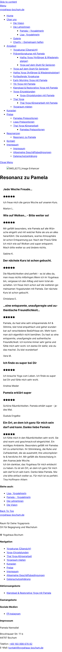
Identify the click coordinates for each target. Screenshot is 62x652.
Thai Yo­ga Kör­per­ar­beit (25, 125)
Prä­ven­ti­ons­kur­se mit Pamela (29, 53)
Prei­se (10, 114)
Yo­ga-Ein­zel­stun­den (24, 91)
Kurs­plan (11, 110)
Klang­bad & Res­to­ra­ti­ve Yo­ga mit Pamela (35, 87)
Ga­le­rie (17, 38)
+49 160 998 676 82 (20, 643)
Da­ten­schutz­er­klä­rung (25, 156)
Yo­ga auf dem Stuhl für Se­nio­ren (37, 64)
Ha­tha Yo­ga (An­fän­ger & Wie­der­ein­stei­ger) (36, 72)
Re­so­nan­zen (13, 133)
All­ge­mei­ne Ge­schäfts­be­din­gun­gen (32, 152)
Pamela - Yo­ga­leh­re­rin (19, 497)
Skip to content (8, 1)
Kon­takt (11, 140)
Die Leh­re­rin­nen (21, 26)
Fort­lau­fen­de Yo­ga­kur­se (26, 76)
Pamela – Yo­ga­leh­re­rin (32, 30)
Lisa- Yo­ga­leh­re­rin (30, 34)
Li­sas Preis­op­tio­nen (23, 121)
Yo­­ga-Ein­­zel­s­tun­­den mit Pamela (37, 95)
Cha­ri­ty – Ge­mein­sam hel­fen (28, 42)
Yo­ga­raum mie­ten (22, 106)
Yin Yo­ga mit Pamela (24, 83)
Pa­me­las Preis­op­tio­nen (25, 118)
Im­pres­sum (13, 144)
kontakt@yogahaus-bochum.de (25, 647)
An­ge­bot (11, 45)
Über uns (12, 19)
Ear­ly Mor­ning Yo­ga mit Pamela (30, 80)
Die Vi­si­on (18, 23)
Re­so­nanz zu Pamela (24, 137)
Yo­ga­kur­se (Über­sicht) (25, 49)
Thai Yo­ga (18, 99)
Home (10, 15)
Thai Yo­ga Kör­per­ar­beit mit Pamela (39, 102)
